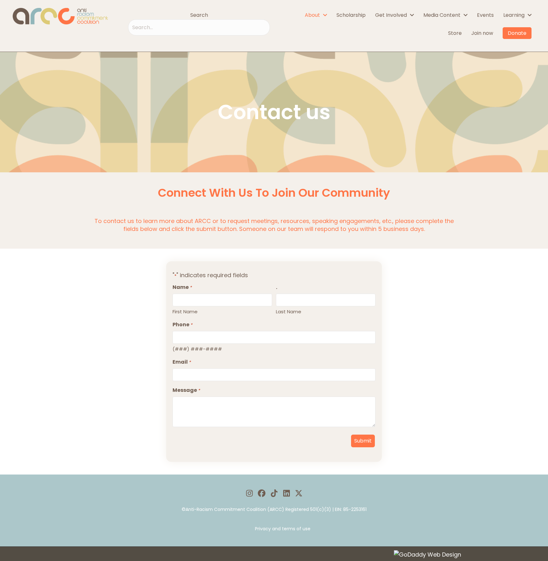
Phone (182, 324)
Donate (517, 33)
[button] (249, 493)
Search (199, 15)
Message (186, 390)
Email (182, 362)
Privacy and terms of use (282, 529)
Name (182, 287)
